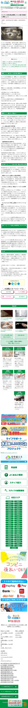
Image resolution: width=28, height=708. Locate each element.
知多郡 (9, 545)
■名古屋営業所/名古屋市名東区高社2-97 (10, 663)
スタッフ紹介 (18, 637)
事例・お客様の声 (19, 631)
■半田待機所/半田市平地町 (7, 682)
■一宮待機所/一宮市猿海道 (7, 665)
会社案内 (3, 651)
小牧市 (9, 520)
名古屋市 (10, 501)
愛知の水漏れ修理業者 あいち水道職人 (10, 7)
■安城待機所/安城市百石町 (7, 673)
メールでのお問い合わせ (17, 5)
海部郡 (18, 543)
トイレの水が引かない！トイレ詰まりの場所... (21, 319)
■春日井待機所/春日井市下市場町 (9, 670)
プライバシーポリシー (6, 660)
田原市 (9, 533)
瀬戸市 (9, 505)
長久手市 (18, 539)
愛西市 (18, 533)
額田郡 (18, 545)
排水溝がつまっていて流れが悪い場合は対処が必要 (14, 64)
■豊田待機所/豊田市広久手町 (8, 667)
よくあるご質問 (19, 633)
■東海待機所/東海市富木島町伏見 (9, 677)
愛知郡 (9, 541)
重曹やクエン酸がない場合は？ (9, 63)
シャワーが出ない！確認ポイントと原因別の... (21, 330)
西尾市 (18, 514)
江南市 (18, 518)
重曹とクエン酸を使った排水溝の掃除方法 (12, 61)
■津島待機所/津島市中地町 (7, 678)
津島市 (9, 509)
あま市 (9, 539)
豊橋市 (18, 501)
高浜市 (9, 528)
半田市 (18, 505)
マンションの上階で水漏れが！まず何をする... (6, 319)
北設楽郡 (14, 547)
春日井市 (10, 507)
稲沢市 (18, 520)
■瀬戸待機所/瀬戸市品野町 (7, 675)
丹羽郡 (9, 543)
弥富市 (9, 537)
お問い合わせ (4, 653)
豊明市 (9, 531)
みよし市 (18, 537)
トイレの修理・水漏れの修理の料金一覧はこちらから (14, 342)
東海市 (18, 522)
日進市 (18, 531)
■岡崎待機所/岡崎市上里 (6, 672)
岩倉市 (18, 528)
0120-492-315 (21, 335)
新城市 (9, 522)
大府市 (9, 524)
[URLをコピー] (18, 284)
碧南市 (18, 509)
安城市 (9, 514)
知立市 (9, 526)
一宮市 (18, 503)
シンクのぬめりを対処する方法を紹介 (6, 330)
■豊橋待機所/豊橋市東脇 (6, 668)
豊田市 (18, 511)
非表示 (15, 59)
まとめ (4, 69)
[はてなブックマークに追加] (12, 284)
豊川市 (18, 507)
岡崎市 (9, 503)
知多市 (18, 524)
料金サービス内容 (5, 631)
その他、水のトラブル (6, 647)
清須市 (9, 535)
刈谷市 (9, 511)
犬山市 (18, 516)
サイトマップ (4, 655)
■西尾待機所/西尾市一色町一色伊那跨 (10, 680)
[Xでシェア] (9, 284)
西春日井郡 (18, 541)
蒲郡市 (9, 516)
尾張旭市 (18, 526)
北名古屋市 (18, 535)
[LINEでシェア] (15, 284)
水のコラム (23, 7)
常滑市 (9, 518)
